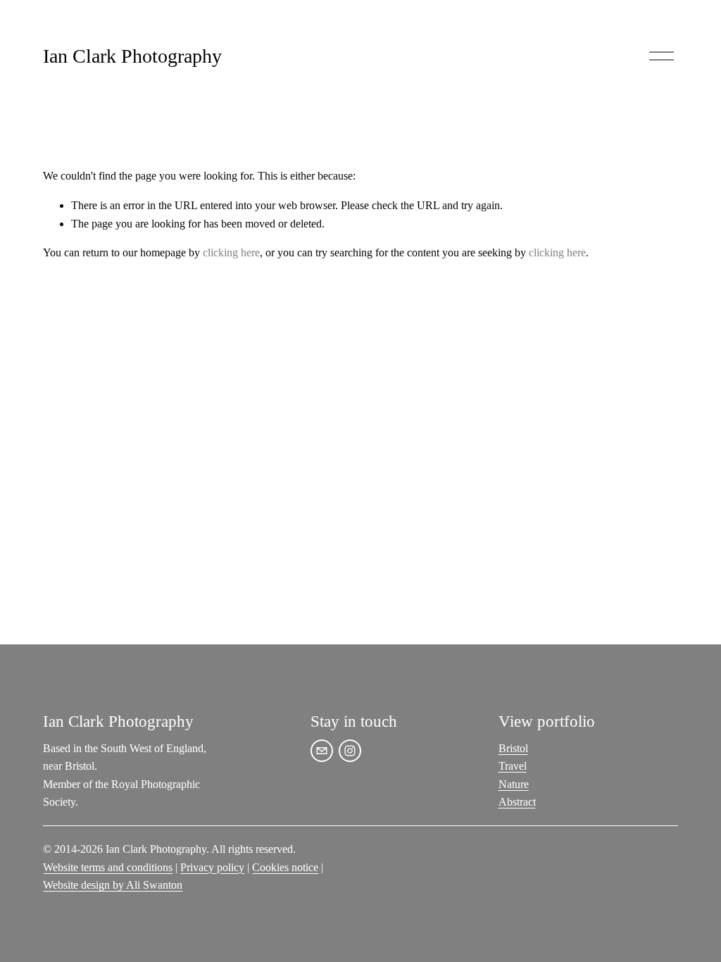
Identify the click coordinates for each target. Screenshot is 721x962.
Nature (514, 784)
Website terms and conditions (108, 867)
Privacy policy (212, 867)
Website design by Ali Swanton (112, 885)
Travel (513, 766)
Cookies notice (285, 867)
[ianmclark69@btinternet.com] (322, 750)
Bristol (513, 748)
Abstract (517, 802)
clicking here (231, 252)
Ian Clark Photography (132, 56)
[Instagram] (350, 750)
